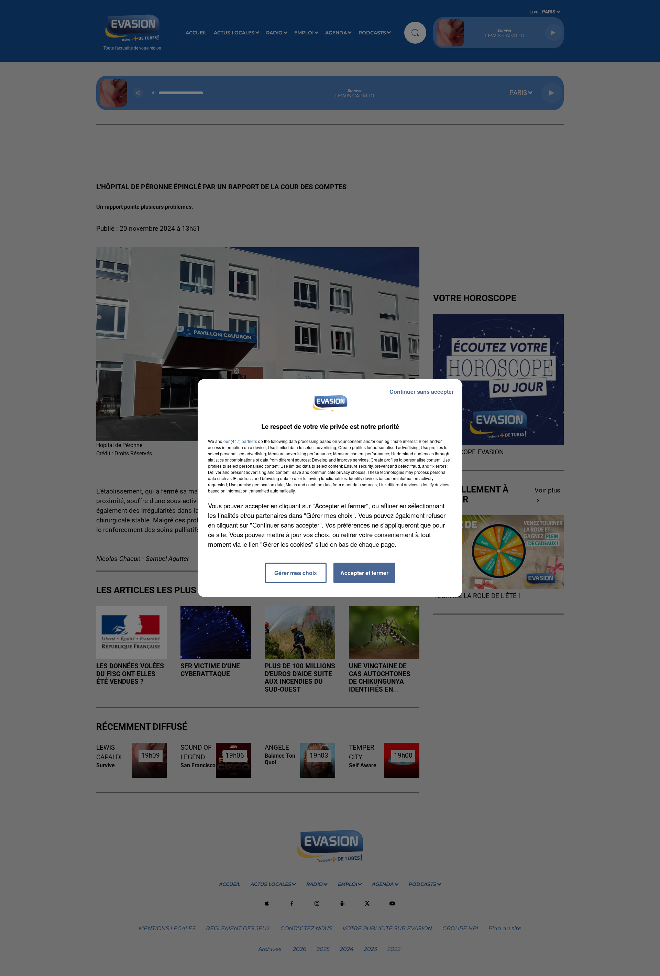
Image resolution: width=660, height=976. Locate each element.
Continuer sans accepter (421, 391)
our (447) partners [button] (240, 441)
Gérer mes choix (295, 573)
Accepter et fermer (364, 573)
